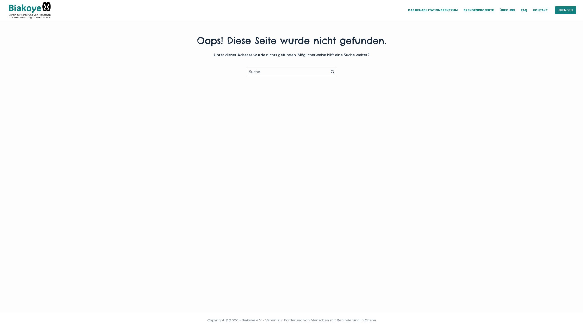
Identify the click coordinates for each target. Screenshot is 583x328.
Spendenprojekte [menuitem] (478, 10)
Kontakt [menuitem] (540, 10)
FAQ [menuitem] (524, 10)
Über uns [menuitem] (507, 10)
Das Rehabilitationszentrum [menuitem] (433, 10)
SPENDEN (565, 10)
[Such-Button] (332, 71)
